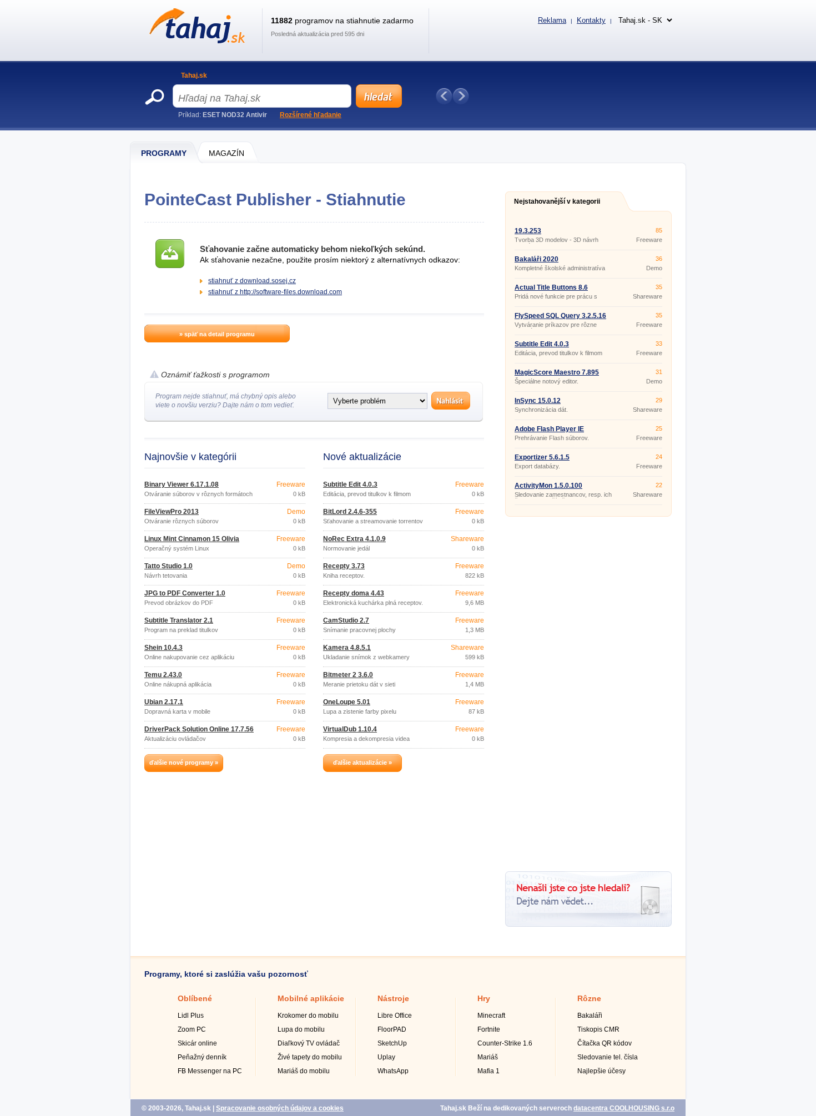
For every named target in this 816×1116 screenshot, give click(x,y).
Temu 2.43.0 (163, 675)
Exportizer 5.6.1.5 (542, 457)
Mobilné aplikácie (311, 998)
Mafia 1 (488, 1071)
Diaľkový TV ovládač (309, 1043)
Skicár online (197, 1043)
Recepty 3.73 (344, 566)
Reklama (552, 20)
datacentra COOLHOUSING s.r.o (623, 1108)
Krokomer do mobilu (308, 1015)
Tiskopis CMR (598, 1029)
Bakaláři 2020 (536, 259)
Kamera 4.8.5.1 (347, 648)
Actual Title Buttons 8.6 (551, 287)
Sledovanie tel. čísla (607, 1057)
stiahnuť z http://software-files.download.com (275, 292)
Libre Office (394, 1015)
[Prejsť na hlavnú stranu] (195, 41)
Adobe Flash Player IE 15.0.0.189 (549, 432)
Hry (483, 998)
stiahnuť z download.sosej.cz (252, 281)
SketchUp (392, 1043)
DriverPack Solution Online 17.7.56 (199, 729)
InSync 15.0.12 (538, 401)
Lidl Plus (191, 1015)
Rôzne (589, 998)
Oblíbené (195, 998)
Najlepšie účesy (601, 1071)
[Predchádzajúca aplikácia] (444, 96)
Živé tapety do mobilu (310, 1057)
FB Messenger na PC (210, 1071)
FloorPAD (391, 1029)
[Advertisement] (588, 689)
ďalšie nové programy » (183, 762)
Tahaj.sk (194, 75)
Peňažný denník (202, 1057)
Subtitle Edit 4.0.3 (350, 484)
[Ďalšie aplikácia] (460, 96)
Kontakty (591, 20)
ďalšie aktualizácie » (362, 762)
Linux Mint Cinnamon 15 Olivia (191, 539)
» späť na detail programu (217, 334)
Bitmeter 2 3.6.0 (348, 675)
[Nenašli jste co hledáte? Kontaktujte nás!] (588, 924)
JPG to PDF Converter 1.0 (184, 593)
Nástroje (393, 998)
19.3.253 (528, 231)
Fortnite (488, 1029)
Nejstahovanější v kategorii (557, 201)
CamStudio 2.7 (346, 620)
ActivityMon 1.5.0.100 (548, 485)
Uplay (386, 1057)
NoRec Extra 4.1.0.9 (354, 539)
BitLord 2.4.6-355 (350, 512)
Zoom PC (192, 1029)
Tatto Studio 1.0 (168, 566)
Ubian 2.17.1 (163, 702)
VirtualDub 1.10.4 (350, 729)
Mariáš (487, 1057)
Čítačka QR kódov (604, 1043)
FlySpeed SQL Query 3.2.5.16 (560, 316)
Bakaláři (589, 1015)
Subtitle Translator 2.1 (178, 620)
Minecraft (491, 1015)
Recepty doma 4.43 (353, 593)
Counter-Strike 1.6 (504, 1043)
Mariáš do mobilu (304, 1071)
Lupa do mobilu (301, 1029)
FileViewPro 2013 (171, 512)
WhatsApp (393, 1071)
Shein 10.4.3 (163, 648)
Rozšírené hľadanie (310, 115)
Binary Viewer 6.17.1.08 (181, 484)
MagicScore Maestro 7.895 (557, 372)
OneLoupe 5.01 (346, 702)
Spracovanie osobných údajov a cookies (280, 1108)
